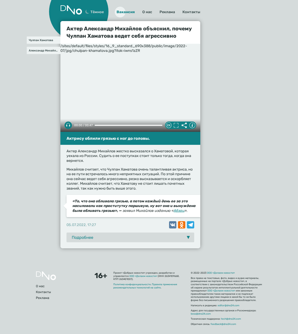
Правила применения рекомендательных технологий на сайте (145, 286)
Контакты (191, 12)
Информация (192, 125)
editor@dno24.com (228, 305)
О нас (147, 12)
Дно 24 (71, 10)
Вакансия (126, 12)
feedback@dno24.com (223, 324)
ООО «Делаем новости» (143, 276)
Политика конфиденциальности (132, 284)
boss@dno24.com (201, 313)
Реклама (167, 12)
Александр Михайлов (44, 50)
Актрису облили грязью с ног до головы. (108, 138)
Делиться (184, 125)
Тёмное (97, 12)
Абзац (179, 210)
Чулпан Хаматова (41, 40)
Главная (46, 275)
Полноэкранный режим (176, 125)
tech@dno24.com (231, 318)
